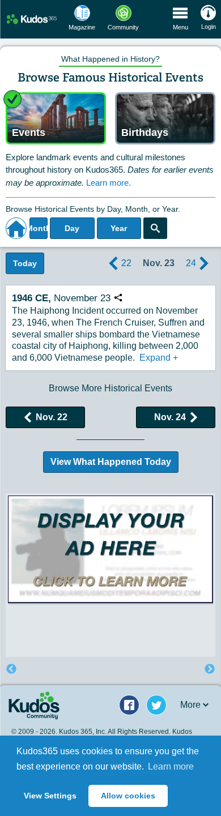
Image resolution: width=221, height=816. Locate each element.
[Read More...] (110, 549)
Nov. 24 (170, 417)
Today (25, 263)
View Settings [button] (50, 795)
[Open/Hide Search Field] (155, 228)
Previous (11, 669)
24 (191, 263)
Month (38, 228)
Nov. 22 (51, 417)
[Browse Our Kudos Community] (31, 19)
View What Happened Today (110, 462)
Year (118, 228)
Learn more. (108, 182)
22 (126, 263)
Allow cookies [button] (128, 795)
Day (72, 228)
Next (209, 669)
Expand (158, 357)
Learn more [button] (171, 766)
